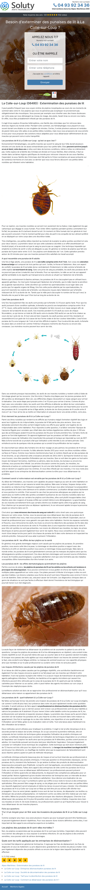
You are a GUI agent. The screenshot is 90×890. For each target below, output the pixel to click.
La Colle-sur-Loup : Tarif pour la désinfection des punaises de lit (30, 876)
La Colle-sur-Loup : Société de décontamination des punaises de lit (32, 872)
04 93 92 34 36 (73, 5)
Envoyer (45, 82)
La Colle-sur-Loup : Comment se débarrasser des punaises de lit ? (31, 880)
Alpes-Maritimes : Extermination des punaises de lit (23, 865)
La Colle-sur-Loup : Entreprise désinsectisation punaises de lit (30, 868)
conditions (48, 74)
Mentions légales (17, 887)
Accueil (5, 887)
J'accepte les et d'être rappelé (46, 75)
